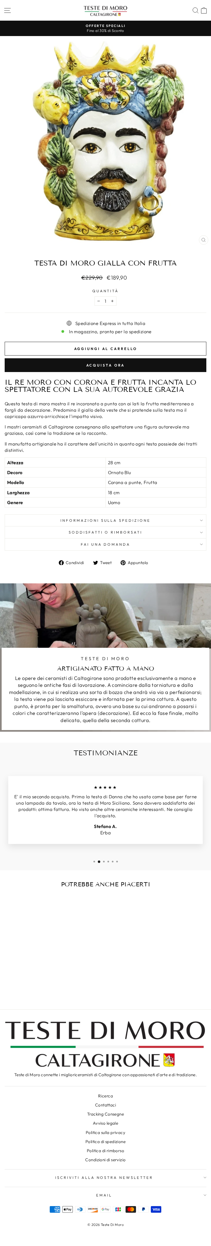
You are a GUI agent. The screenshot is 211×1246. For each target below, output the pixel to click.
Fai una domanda (106, 544)
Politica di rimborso (105, 1150)
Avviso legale (105, 1123)
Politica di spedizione (105, 1141)
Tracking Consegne (105, 1114)
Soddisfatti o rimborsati (105, 532)
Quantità (105, 291)
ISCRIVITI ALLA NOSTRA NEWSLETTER (104, 1177)
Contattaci (105, 1105)
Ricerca (105, 1096)
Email (104, 1195)
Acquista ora (105, 365)
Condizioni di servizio (105, 1159)
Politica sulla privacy (105, 1132)
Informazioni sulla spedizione (105, 520)
